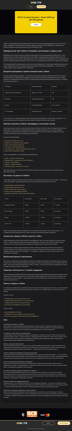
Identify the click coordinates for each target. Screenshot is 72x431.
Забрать (36, 24)
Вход (30, 6)
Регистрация (41, 6)
